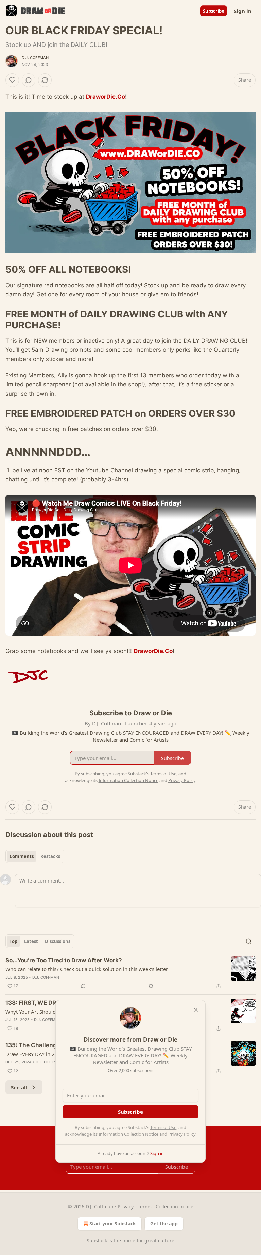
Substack (97, 1240)
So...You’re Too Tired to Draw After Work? (63, 960)
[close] (195, 1009)
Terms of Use (163, 1127)
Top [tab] (13, 941)
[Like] (12, 80)
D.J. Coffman (35, 57)
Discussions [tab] (57, 941)
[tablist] (34, 856)
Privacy (126, 1206)
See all (19, 1087)
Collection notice (174, 1206)
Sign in (242, 10)
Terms (145, 1206)
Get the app (164, 1223)
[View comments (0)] (28, 80)
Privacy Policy (181, 1134)
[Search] (249, 941)
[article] (130, 973)
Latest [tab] (31, 941)
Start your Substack (112, 1223)
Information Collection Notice (128, 1134)
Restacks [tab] (50, 856)
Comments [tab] (22, 856)
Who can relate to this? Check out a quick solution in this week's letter (86, 969)
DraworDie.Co (105, 96)
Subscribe (213, 11)
